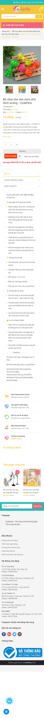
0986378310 (16, 162)
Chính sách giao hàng (9, 544)
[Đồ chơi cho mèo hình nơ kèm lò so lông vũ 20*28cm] (12, 478)
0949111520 (16, 439)
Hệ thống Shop (38, 2)
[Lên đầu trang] (31, 713)
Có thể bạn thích (12, 447)
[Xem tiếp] (7, 137)
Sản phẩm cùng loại (14, 464)
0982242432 (12, 590)
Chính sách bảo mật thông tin (12, 555)
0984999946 (12, 598)
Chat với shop (10, 156)
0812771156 (12, 616)
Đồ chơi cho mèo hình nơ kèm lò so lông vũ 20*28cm (11, 492)
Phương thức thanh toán (11, 547)
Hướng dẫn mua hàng (10, 540)
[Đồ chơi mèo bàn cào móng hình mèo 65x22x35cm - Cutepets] (32, 478)
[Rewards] (6, 711)
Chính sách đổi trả (8, 551)
